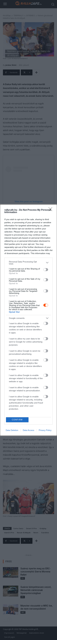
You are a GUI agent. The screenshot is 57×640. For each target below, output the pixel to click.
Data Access (28, 430)
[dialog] (28, 320)
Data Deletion (12, 430)
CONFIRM (17, 420)
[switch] (45, 269)
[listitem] (28, 263)
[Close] (51, 210)
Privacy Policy (45, 430)
